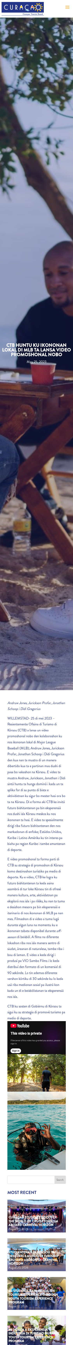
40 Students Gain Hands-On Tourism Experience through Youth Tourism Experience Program (33, 1297)
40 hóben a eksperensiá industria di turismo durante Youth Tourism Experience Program (34, 1335)
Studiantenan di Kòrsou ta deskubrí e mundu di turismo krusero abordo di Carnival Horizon (33, 1258)
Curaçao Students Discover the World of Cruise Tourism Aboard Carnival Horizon (33, 1221)
